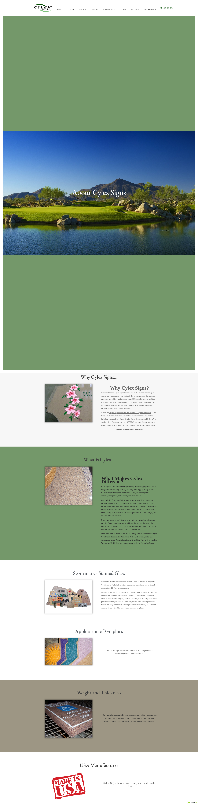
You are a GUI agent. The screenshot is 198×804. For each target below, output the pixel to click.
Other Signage (109, 9)
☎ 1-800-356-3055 (166, 8)
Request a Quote (150, 9)
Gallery (123, 9)
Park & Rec (83, 9)
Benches (95, 9)
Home (59, 9)
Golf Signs (70, 9)
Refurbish (135, 9)
